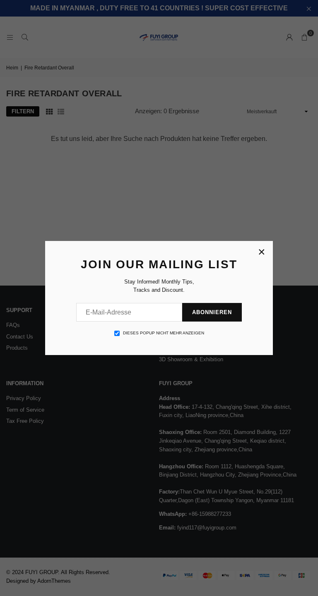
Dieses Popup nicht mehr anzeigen (163, 333)
